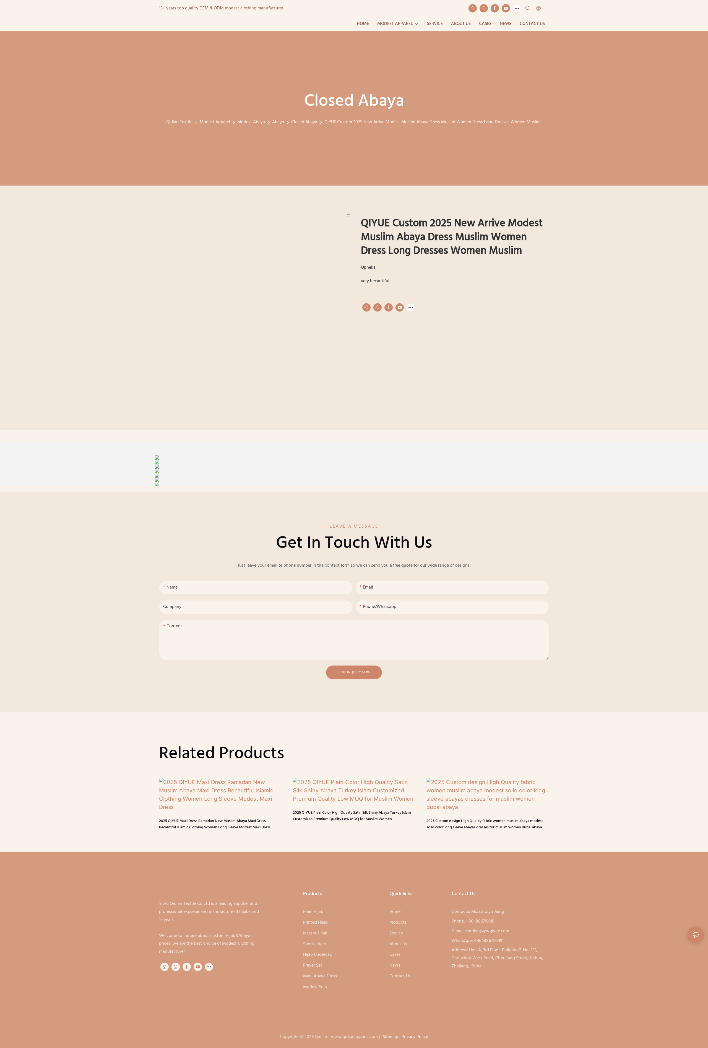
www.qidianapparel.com (354, 1037)
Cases (394, 954)
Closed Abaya (304, 122)
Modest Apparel (215, 122)
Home (394, 911)
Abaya (278, 122)
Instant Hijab (315, 933)
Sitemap (390, 1037)
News (394, 965)
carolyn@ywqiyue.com (487, 931)
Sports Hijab (315, 944)
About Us (398, 944)
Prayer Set (313, 965)
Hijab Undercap (317, 954)
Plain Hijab (313, 911)
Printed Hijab (316, 922)
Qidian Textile (179, 122)
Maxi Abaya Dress (320, 976)
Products (398, 922)
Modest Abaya (251, 122)
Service (396, 933)
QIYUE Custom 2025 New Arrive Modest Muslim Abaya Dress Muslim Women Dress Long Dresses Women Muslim (432, 122)
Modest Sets (315, 987)
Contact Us (400, 976)
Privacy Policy (415, 1037)
